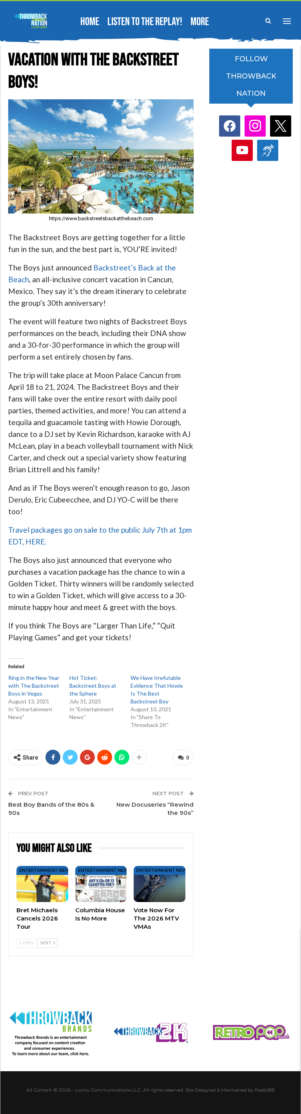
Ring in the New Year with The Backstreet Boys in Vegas (33, 685)
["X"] (280, 126)
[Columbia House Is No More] (101, 884)
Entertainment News (46, 870)
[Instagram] (255, 126)
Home (89, 21)
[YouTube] (242, 150)
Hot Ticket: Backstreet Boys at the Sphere (92, 685)
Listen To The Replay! (144, 21)
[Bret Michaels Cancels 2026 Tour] (42, 884)
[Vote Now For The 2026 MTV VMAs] (159, 884)
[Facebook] (229, 126)
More (199, 21)
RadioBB (265, 1090)
